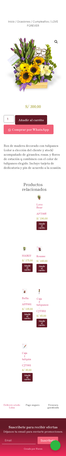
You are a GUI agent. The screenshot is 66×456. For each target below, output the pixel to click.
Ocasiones (23, 21)
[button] (56, 41)
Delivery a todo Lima (11, 406)
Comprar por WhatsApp (30, 129)
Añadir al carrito (31, 120)
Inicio (11, 21)
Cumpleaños (41, 21)
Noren (39, 448)
